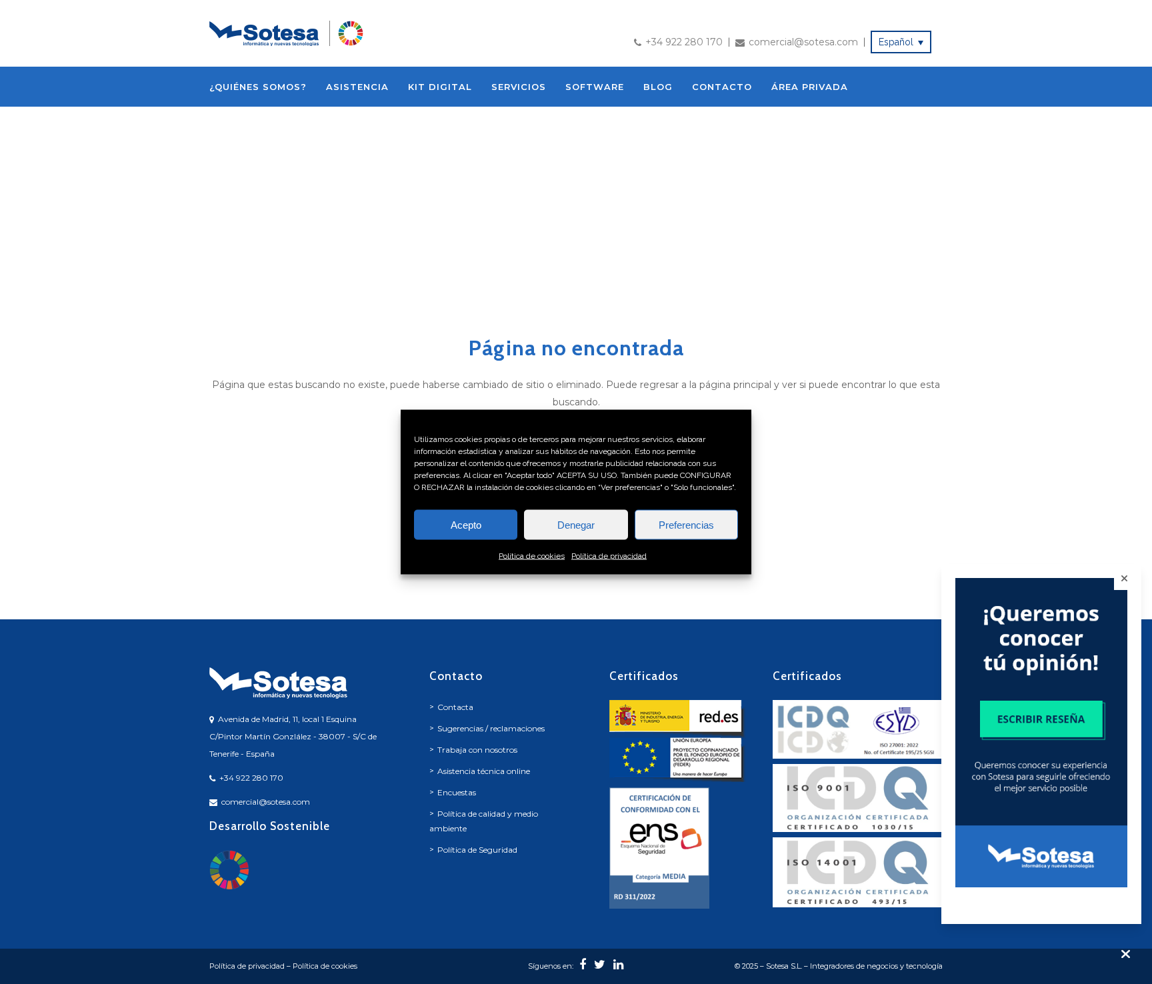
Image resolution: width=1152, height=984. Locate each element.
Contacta (455, 707)
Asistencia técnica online (483, 771)
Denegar (576, 524)
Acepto (466, 524)
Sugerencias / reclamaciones (491, 728)
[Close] (1124, 578)
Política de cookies (532, 556)
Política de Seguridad (477, 850)
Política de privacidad (609, 556)
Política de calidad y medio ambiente (483, 821)
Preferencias (686, 524)
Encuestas (456, 792)
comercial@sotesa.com (803, 42)
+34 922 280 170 (684, 42)
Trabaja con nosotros (477, 750)
